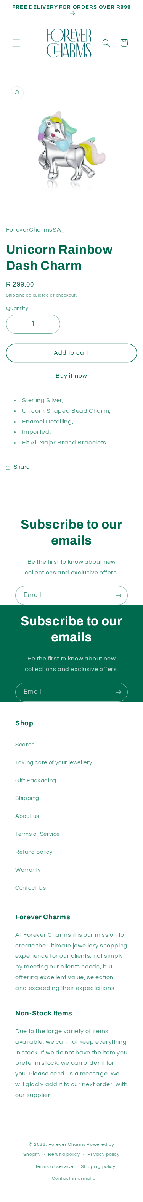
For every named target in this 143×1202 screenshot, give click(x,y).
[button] (16, 43)
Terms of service (54, 1167)
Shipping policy (98, 1167)
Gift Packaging (35, 780)
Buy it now (71, 376)
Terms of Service (37, 834)
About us (27, 816)
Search (25, 745)
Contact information (75, 1178)
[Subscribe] (118, 595)
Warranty (28, 870)
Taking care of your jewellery (53, 763)
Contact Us (30, 888)
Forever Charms (66, 1144)
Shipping (15, 295)
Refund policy (33, 852)
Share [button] (22, 467)
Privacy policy (103, 1154)
